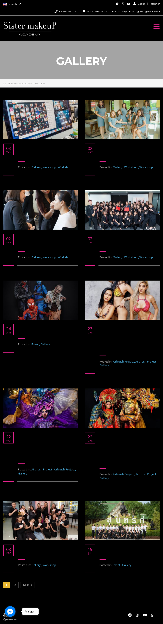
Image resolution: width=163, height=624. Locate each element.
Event (35, 344)
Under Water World (36, 434)
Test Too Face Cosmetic (39, 546)
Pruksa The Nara (115, 145)
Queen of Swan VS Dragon (124, 434)
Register (155, 4)
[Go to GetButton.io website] (10, 619)
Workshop (49, 167)
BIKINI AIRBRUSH (116, 326)
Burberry (26, 236)
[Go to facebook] (10, 611)
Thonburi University (36, 145)
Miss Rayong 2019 (116, 546)
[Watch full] (40, 120)
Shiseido (107, 236)
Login (141, 3)
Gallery (36, 167)
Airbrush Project (123, 361)
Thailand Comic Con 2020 (42, 326)
